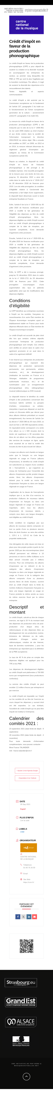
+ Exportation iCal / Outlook (27, 778)
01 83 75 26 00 (29, 868)
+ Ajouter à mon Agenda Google (27, 771)
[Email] (34, 916)
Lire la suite (24, 820)
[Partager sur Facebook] (17, 916)
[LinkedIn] (28, 916)
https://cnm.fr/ (28, 882)
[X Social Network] (23, 916)
